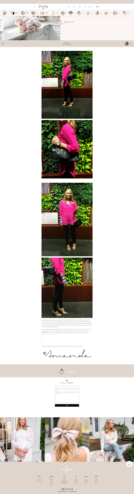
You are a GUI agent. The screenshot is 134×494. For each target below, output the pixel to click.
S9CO (72, 491)
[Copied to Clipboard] (70, 44)
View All (76, 482)
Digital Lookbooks (64, 482)
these (45, 332)
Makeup (86, 481)
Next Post (131, 43)
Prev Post (3, 43)
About (51, 481)
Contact (51, 482)
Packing (96, 480)
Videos (51, 480)
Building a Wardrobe (64, 481)
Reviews (64, 480)
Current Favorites (39, 481)
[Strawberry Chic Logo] (43, 7)
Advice (76, 480)
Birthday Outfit (69, 22)
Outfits (96, 481)
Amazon (39, 480)
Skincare (86, 480)
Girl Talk (76, 481)
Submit (67, 405)
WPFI (75, 491)
